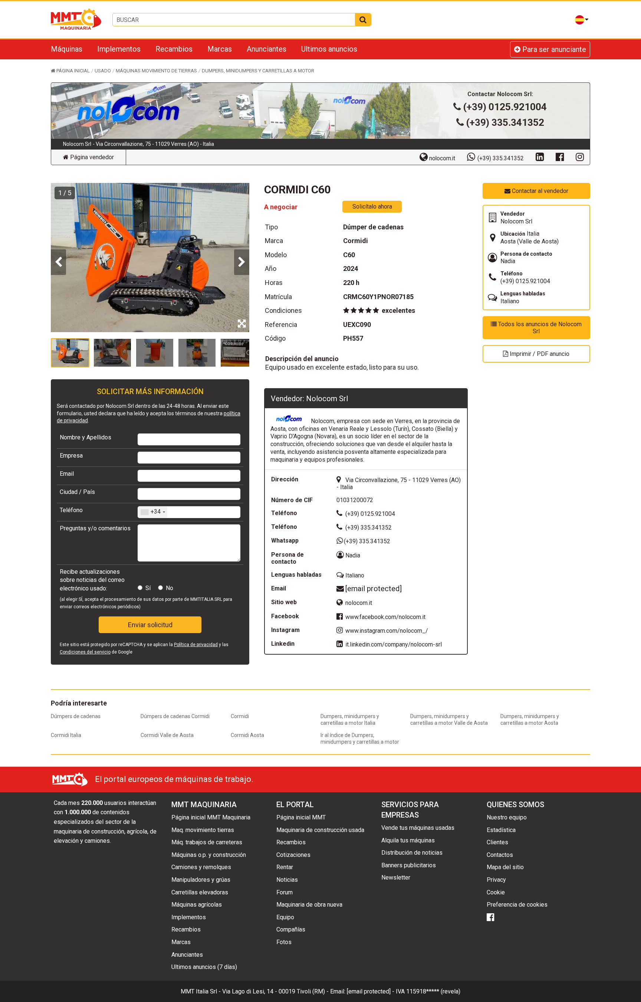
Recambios (174, 49)
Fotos (284, 942)
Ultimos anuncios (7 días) (204, 966)
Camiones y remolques (201, 867)
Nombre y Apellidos (85, 437)
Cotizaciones (293, 854)
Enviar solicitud (150, 625)
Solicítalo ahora (372, 206)
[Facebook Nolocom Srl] (560, 157)
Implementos (119, 49)
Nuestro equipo (507, 817)
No (169, 588)
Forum (284, 892)
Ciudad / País (77, 491)
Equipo (285, 917)
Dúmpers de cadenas (76, 716)
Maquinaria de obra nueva (309, 904)
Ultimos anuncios (329, 49)
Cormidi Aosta (247, 735)
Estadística (501, 830)
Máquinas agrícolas (196, 904)
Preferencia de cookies (517, 904)
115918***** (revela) (433, 991)
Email (67, 473)
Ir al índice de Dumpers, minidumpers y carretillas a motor (359, 738)
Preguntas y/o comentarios (95, 528)
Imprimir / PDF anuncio (538, 353)
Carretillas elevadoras (199, 892)
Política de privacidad (196, 644)
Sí (148, 588)
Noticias (287, 879)
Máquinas (66, 49)
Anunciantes (266, 49)
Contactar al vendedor (539, 190)
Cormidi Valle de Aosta (167, 735)
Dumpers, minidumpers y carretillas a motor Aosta (529, 719)
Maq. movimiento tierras (202, 830)
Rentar (284, 867)
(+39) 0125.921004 (505, 106)
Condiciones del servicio (85, 652)
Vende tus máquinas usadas (417, 827)
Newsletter (395, 877)
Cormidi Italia (66, 735)
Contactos (500, 854)
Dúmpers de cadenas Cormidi (175, 716)
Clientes (497, 842)
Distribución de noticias (412, 852)
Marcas (219, 49)
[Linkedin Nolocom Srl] (540, 157)
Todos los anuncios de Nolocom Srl (539, 328)
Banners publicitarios (408, 865)
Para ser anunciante (553, 49)
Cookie (496, 892)
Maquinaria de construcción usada (320, 830)
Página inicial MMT (301, 817)
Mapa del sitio (505, 867)
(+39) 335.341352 (505, 122)
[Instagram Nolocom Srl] (580, 157)
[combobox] (152, 512)
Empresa (71, 455)
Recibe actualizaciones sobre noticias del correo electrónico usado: (92, 580)
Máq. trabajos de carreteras (206, 842)
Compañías (290, 929)
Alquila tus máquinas (408, 840)
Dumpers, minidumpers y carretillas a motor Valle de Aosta (449, 719)
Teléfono (71, 510)
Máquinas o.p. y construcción (208, 854)
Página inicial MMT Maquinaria (210, 817)
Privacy (496, 879)
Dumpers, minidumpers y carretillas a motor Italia (349, 719)
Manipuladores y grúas (200, 879)
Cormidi (240, 716)
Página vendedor (91, 157)
